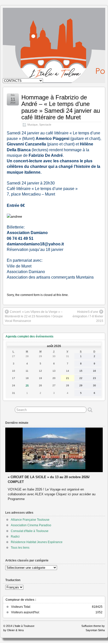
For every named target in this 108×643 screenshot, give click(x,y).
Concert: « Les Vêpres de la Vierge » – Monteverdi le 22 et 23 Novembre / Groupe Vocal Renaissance (34, 316)
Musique (32, 124)
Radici (15, 536)
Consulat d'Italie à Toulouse (29, 531)
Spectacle (45, 124)
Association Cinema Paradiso (31, 525)
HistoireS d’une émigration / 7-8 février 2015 (88, 316)
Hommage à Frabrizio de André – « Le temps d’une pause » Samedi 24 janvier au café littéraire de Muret (60, 107)
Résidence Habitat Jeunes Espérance (37, 542)
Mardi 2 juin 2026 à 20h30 (27, 477)
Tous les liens (20, 547)
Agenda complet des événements (29, 336)
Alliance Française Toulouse (30, 519)
